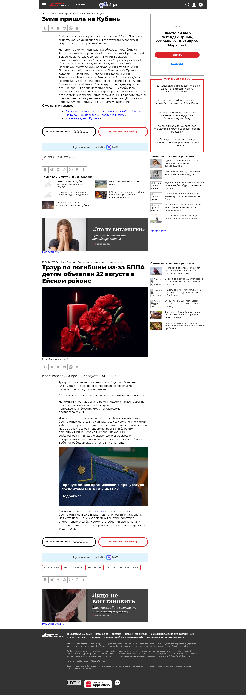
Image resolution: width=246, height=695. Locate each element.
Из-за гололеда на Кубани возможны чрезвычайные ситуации (70, 184)
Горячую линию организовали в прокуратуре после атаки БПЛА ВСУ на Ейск (102, 487)
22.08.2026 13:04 (50, 262)
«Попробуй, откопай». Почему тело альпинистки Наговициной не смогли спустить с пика (183, 270)
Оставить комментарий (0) (123, 132)
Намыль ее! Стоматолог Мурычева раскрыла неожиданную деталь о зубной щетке (183, 292)
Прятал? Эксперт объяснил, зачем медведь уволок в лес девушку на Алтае (182, 196)
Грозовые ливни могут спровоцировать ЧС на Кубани (103, 111)
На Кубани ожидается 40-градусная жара (95, 115)
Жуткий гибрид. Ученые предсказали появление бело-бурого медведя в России (184, 185)
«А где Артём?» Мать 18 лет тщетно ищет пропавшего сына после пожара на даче (183, 207)
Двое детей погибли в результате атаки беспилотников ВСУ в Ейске (177, 102)
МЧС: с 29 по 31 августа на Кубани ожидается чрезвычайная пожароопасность (126, 195)
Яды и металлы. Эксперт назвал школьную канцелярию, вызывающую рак (181, 163)
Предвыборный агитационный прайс (123, 637)
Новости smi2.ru (53, 252)
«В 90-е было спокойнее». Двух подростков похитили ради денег (182, 217)
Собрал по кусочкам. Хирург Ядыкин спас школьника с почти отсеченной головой (184, 281)
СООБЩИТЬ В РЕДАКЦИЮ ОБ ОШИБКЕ (165, 637)
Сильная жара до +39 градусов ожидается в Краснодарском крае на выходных (177, 129)
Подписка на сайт (76, 637)
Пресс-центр (101, 634)
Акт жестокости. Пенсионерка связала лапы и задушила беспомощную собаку (177, 115)
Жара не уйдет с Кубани (82, 118)
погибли (98, 511)
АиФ (66, 359)
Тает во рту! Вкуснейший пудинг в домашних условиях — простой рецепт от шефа (182, 315)
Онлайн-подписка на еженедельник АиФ (172, 634)
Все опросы (177, 64)
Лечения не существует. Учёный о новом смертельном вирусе (182, 173)
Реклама (116, 634)
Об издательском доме (79, 634)
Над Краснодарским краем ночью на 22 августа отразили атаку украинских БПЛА (177, 88)
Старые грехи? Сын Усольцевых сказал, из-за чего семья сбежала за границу (183, 304)
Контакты (95, 637)
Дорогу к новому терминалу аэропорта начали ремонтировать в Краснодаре (177, 142)
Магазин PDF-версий (136, 634)
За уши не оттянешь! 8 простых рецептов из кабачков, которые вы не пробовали (184, 326)
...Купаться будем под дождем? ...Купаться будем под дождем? (72, 193)
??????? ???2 (158, 231)
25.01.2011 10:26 (49, 13)
